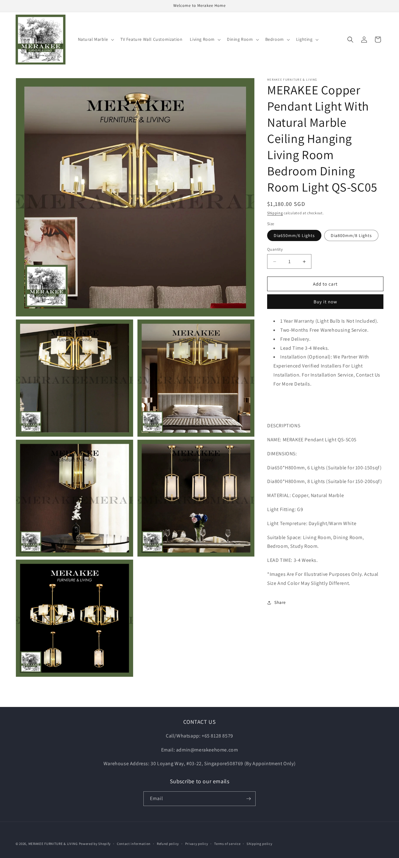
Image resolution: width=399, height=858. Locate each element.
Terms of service (227, 843)
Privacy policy (196, 843)
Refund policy (168, 843)
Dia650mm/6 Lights (294, 235)
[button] (95, 39)
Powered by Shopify (95, 843)
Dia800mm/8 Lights (351, 235)
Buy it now (325, 302)
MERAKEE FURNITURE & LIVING (53, 843)
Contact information (134, 843)
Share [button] (280, 602)
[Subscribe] (248, 798)
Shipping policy (259, 843)
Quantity (275, 249)
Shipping (275, 213)
